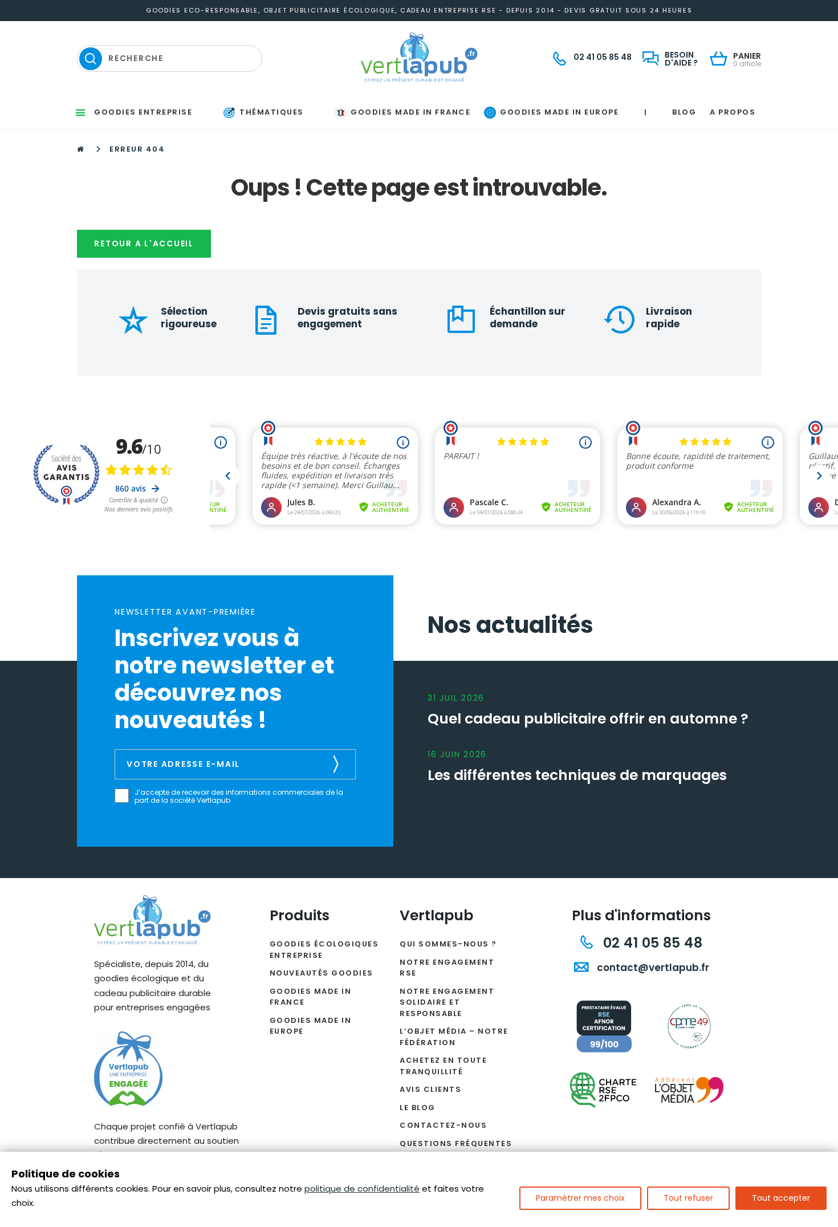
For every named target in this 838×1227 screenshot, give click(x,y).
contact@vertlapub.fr (652, 967)
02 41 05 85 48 (650, 942)
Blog (684, 112)
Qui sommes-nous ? (448, 943)
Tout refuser (688, 1198)
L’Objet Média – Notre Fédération (454, 1037)
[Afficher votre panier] (721, 59)
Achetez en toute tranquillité (443, 1066)
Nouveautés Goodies (321, 973)
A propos (732, 112)
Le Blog (418, 1107)
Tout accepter (781, 1198)
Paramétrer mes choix (580, 1198)
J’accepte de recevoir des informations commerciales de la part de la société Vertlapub (239, 797)
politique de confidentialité (362, 1189)
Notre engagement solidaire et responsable (447, 1002)
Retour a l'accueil (144, 243)
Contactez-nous (443, 1125)
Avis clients (430, 1089)
